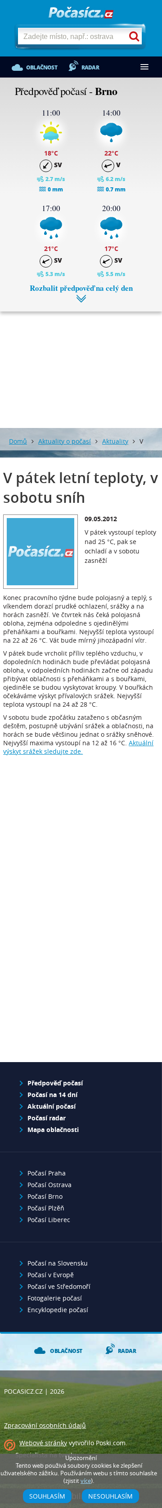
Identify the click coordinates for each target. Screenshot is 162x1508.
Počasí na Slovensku (57, 1263)
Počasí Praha (46, 1173)
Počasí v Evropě (50, 1274)
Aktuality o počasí (64, 441)
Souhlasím (47, 1496)
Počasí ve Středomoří (58, 1286)
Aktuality (115, 441)
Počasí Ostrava (49, 1184)
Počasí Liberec (48, 1219)
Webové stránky (43, 1443)
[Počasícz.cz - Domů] (81, 13)
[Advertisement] (81, 363)
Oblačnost (41, 67)
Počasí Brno (45, 1196)
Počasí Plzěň (45, 1208)
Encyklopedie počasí (57, 1309)
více (86, 1481)
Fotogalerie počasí (54, 1298)
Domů (18, 441)
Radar (90, 67)
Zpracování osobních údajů (45, 1425)
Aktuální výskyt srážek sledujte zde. (78, 747)
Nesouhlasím (110, 1496)
